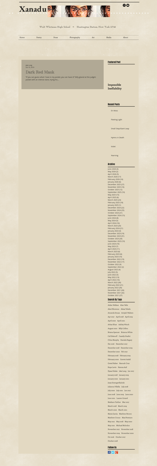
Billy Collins (123, 328)
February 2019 (125, 355)
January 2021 (124, 379)
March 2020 (112, 410)
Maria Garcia (113, 414)
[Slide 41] (122, 13)
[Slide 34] (102, 13)
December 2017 (121, 344)
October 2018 (113, 441)
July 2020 (111, 390)
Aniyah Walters (127, 313)
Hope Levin (112, 367)
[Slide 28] (85, 13)
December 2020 (114, 351)
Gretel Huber (113, 363)
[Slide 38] (114, 13)
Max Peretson (127, 417)
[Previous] (51, 11)
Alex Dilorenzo (113, 309)
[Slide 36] (108, 13)
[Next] (106, 11)
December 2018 (113, 348)
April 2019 (129, 317)
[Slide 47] (139, 13)
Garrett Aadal (125, 359)
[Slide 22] (29, 13)
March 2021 (122, 410)
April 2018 (120, 317)
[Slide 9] (12, 13)
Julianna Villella (114, 386)
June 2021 (111, 398)
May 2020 (128, 421)
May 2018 (119, 421)
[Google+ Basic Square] (116, 452)
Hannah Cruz (124, 363)
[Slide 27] (49, 13)
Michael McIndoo (123, 425)
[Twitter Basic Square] (112, 452)
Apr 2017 (111, 317)
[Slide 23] (57, 13)
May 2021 (111, 425)
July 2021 (119, 390)
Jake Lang (122, 371)
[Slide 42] (125, 13)
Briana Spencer (114, 332)
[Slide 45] (133, 13)
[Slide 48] (142, 13)
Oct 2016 (111, 437)
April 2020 (112, 320)
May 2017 (111, 421)
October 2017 (120, 437)
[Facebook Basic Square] (109, 452)
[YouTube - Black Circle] (127, 5)
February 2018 (113, 355)
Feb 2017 (124, 351)
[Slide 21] (26, 13)
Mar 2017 (125, 402)
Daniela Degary (126, 340)
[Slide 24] (32, 13)
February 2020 (113, 359)
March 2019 (122, 406)
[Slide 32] (97, 13)
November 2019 (114, 433)
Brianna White (126, 332)
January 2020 (113, 379)
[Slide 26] (80, 13)
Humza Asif (122, 367)
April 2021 (121, 320)
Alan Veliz (124, 305)
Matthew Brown (125, 414)
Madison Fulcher (114, 402)
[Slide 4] (18, 13)
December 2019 (126, 348)
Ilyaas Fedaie (113, 371)
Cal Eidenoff (112, 336)
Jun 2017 (127, 390)
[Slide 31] (94, 13)
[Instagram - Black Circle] (124, 5)
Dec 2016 (111, 344)
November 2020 (127, 433)
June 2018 (111, 394)
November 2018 (127, 429)
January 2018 (113, 375)
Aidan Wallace (113, 305)
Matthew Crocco (114, 417)
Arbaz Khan (112, 324)
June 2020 (129, 394)
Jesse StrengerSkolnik (116, 382)
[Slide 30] (91, 13)
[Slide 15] (23, 13)
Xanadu (33, 8)
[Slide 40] (119, 13)
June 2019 (120, 394)
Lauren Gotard (122, 398)
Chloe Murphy (113, 340)
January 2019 (124, 375)
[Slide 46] (136, 13)
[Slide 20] (9, 13)
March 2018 (112, 406)
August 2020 (112, 328)
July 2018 (124, 386)
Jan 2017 (131, 371)
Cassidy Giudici (124, 336)
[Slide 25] (35, 13)
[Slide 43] (128, 13)
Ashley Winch (123, 324)
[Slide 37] (111, 13)
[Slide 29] (71, 13)
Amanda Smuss (114, 313)
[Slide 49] (145, 13)
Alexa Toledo (126, 309)
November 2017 (114, 429)
